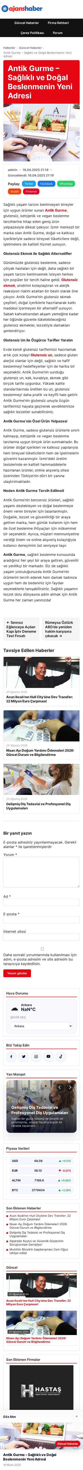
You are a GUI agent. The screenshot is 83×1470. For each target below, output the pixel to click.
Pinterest (31, 191)
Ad (7, 896)
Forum (58, 33)
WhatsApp (66, 183)
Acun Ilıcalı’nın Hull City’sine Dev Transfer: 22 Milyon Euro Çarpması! (40, 1217)
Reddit (15, 191)
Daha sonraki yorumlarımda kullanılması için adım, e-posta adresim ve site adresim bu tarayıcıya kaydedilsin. (40, 959)
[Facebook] (11, 1057)
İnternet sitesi (14, 931)
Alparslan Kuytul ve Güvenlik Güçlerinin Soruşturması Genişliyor (37, 1242)
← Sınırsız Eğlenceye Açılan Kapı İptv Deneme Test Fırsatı (21, 629)
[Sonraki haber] (69, 1087)
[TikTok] (61, 1057)
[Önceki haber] (60, 1087)
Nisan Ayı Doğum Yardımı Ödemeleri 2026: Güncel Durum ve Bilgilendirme (39, 1225)
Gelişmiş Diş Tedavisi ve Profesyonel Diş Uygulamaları (37, 1234)
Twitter (29, 183)
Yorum (10, 854)
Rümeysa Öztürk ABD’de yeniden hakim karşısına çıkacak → (59, 629)
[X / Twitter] (24, 1057)
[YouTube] (48, 1057)
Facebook (46, 183)
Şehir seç (18, 1017)
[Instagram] (36, 1057)
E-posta (11, 914)
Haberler (9, 48)
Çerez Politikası (32, 33)
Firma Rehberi (58, 23)
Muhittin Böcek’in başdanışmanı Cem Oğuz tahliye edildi (39, 1251)
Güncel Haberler (26, 23)
